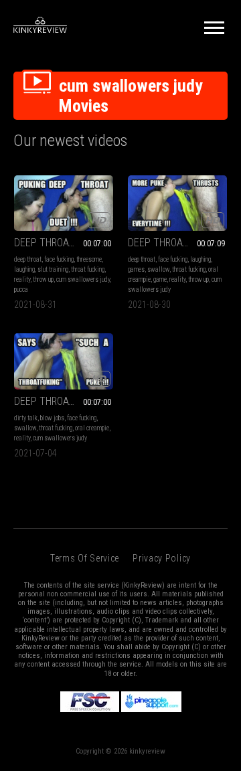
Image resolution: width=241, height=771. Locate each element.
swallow (158, 269)
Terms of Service (84, 558)
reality (22, 279)
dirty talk (25, 418)
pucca (21, 289)
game (160, 279)
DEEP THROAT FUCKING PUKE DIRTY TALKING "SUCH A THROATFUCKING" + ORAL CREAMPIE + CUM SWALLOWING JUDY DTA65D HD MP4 (63, 401)
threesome (89, 259)
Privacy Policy (162, 558)
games (136, 269)
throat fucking (87, 269)
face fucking (59, 259)
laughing (24, 269)
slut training (52, 269)
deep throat (28, 259)
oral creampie (92, 428)
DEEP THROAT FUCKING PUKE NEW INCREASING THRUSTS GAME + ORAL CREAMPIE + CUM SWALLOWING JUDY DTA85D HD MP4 (177, 242)
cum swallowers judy (83, 279)
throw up (43, 279)
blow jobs (52, 418)
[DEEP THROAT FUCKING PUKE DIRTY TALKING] (63, 361)
